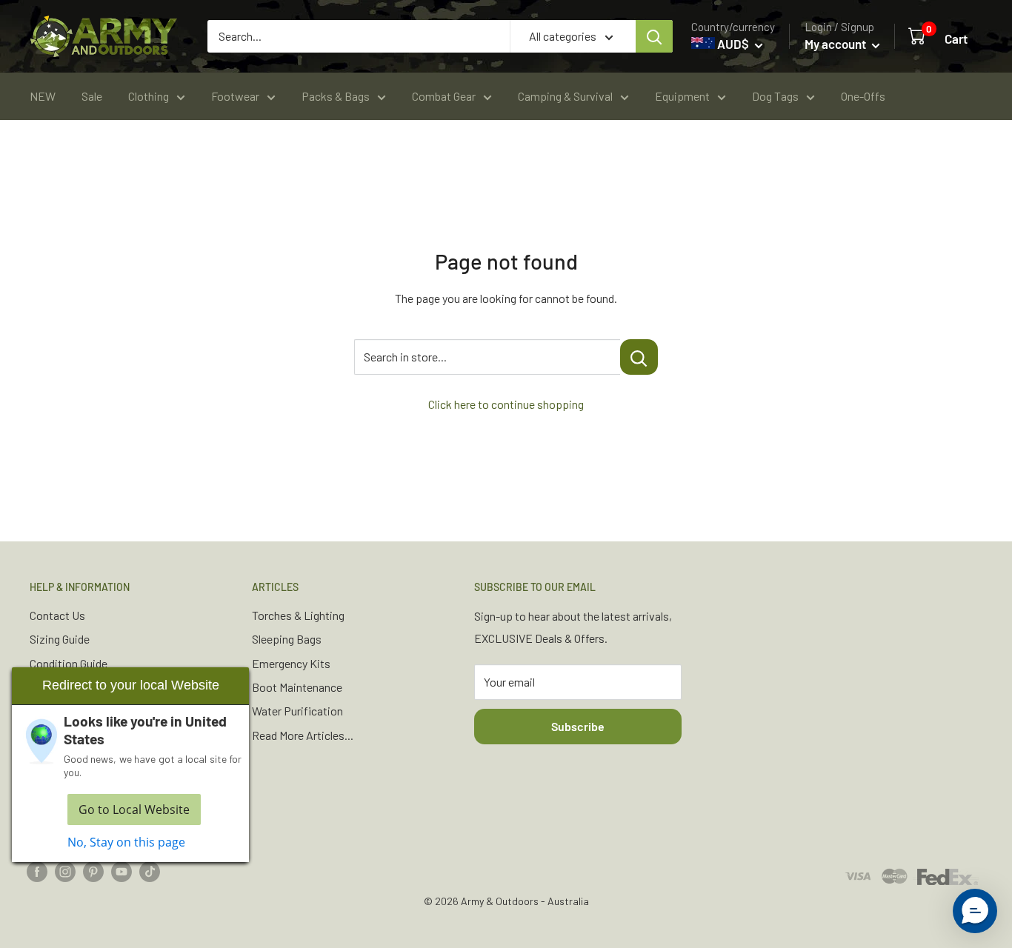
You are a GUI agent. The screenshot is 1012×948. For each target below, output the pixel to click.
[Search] (654, 36)
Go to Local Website (134, 809)
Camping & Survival (565, 96)
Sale (91, 96)
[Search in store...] (639, 357)
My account (836, 43)
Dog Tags (775, 96)
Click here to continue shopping (506, 404)
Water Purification (297, 711)
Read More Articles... (302, 735)
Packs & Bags (336, 96)
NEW (43, 96)
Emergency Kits (291, 663)
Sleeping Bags (287, 639)
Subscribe (578, 726)
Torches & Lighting (298, 615)
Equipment (682, 96)
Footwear (235, 96)
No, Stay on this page (126, 842)
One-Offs (863, 96)
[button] (975, 911)
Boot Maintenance (297, 687)
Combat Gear (444, 96)
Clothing (148, 96)
